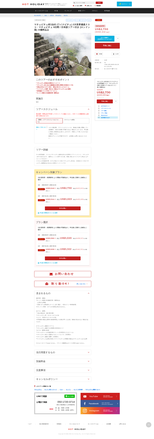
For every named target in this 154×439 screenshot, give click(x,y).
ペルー (45, 15)
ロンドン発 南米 (78, 389)
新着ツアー (81, 10)
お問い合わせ (64, 273)
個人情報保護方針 (44, 424)
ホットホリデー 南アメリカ (110, 68)
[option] (62, 54)
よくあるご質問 (78, 5)
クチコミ (95, 10)
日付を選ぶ (62, 208)
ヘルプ (29, 424)
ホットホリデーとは (41, 10)
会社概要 (108, 424)
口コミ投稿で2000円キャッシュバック (105, 38)
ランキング (68, 10)
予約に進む (107, 45)
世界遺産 (107, 10)
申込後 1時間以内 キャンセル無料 (48, 212)
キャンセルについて (75, 424)
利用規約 (59, 424)
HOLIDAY (33, 4)
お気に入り (89, 5)
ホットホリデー (37, 15)
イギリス (52, 15)
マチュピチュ (58, 15)
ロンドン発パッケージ (80, 20)
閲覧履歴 (98, 5)
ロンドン (66, 15)
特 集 (56, 10)
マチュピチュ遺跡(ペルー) (92, 389)
